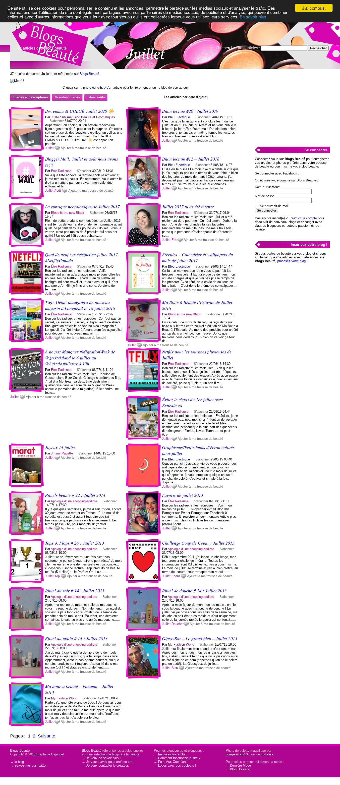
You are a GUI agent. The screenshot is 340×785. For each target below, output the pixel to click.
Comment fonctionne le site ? (179, 758)
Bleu (174, 668)
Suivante (46, 735)
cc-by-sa (267, 754)
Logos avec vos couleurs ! (177, 765)
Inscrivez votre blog (172, 754)
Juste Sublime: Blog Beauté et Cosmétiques (83, 117)
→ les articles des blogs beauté (39, 48)
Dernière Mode (240, 765)
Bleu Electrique (179, 117)
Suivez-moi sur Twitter (30, 765)
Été (173, 240)
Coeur (175, 576)
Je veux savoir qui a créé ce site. (110, 762)
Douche (176, 624)
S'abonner (57, 121)
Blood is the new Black (67, 213)
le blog (19, 762)
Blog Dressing (240, 769)
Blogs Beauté (89, 74)
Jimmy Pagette (62, 453)
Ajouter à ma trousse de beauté (83, 148)
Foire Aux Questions (172, 762)
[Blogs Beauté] (50, 26)
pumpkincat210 (237, 754)
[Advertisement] (292, 105)
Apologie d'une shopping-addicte (74, 501)
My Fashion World (181, 644)
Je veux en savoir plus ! (103, 758)
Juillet (49, 148)
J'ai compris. (314, 8)
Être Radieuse (61, 171)
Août (57, 190)
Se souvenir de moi (274, 206)
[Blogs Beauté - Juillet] (229, 38)
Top (57, 576)
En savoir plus (253, 16)
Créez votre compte (302, 218)
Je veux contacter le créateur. (107, 765)
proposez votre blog (291, 261)
